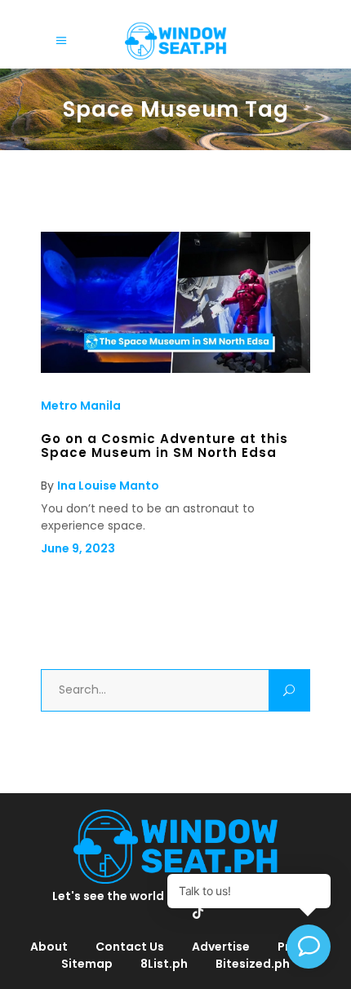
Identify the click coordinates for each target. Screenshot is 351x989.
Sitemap (87, 964)
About (49, 946)
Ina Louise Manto (108, 485)
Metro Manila (81, 405)
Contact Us (130, 946)
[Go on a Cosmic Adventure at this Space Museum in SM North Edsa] (175, 369)
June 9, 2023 (78, 548)
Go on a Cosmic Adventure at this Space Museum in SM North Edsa (164, 445)
